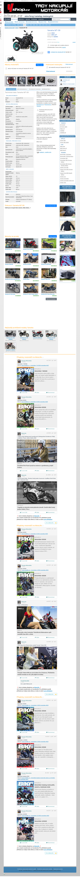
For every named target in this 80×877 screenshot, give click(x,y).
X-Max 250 (45, 279)
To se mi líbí (24, 392)
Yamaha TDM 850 (37, 337)
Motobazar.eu (15, 0)
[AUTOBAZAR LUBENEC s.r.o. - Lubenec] (13, 258)
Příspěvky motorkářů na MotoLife (30, 357)
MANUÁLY (21, 19)
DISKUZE (41, 19)
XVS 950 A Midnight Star (12, 279)
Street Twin (63, 182)
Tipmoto (39, 106)
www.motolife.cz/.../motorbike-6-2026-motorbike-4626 (34, 401)
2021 (27, 25)
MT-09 (8, 249)
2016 (40, 25)
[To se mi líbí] (52, 360)
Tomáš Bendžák (25, 680)
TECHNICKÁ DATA (11, 89)
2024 (18, 25)
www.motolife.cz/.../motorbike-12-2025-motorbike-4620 (35, 815)
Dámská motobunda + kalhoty (66, 220)
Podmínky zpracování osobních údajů (26, 869)
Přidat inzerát (52, 236)
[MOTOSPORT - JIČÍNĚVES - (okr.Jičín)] (13, 273)
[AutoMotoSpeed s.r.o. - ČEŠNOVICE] (49, 258)
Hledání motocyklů (53, 22)
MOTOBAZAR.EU (67, 187)
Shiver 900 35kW (64, 142)
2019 (31, 25)
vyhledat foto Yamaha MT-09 (58, 52)
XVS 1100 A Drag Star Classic (48, 295)
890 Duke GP (63, 148)
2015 (43, 25)
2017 (37, 25)
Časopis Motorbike (26, 360)
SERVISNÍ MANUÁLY (22, 89)
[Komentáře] (54, 360)
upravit (74, 42)
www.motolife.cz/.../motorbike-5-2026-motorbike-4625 (34, 533)
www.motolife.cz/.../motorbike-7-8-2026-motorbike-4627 (35, 365)
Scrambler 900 (64, 158)
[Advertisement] (31, 223)
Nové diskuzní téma (51, 205)
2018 (34, 25)
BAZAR (28, 19)
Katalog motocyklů (9, 27)
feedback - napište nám (45, 152)
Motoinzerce (48, 104)
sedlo (61, 269)
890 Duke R (63, 150)
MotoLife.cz (34, 0)
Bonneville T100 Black (65, 154)
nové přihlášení (48, 519)
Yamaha (63, 123)
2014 (46, 25)
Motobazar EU (40, 104)
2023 (21, 25)
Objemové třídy (43, 22)
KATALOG (14, 19)
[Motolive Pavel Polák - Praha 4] (31, 288)
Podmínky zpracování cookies (44, 869)
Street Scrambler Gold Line (67, 180)
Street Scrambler (64, 178)
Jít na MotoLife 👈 (51, 522)
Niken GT (62, 128)
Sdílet (37, 392)
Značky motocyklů (19, 22)
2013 (49, 25)
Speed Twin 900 (64, 167)
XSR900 (62, 130)
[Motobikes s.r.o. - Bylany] (31, 243)
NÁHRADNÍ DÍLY (46, 89)
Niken (26, 279)
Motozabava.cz (24, 0)
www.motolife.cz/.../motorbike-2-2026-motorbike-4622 (35, 741)
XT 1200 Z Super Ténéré (30, 294)
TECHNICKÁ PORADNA (35, 89)
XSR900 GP (63, 132)
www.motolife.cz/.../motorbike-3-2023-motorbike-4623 (35, 705)
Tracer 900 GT (28, 249)
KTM (62, 144)
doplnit (64, 47)
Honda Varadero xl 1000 (65, 240)
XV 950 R (27, 264)
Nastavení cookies (58, 869)
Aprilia (63, 138)
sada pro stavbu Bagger (65, 254)
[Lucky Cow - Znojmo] (49, 273)
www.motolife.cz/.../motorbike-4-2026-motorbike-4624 (35, 570)
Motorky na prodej (12, 236)
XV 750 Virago (10, 294)
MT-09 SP (62, 124)
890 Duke (62, 146)
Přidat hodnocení (69, 64)
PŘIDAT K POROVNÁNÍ (69, 84)
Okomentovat (50, 392)
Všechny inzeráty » (51, 299)
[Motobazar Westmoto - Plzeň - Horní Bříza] (13, 243)
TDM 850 (9, 264)
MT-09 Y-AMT (63, 126)
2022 (16, 27)
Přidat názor (40, 65)
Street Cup (63, 176)
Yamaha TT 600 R (10, 349)
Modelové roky (9, 22)
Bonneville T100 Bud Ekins (66, 156)
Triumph (63, 152)
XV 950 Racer (46, 264)
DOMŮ (8, 19)
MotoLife (23, 433)
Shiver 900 (63, 140)
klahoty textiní (63, 190)
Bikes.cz (6, 0)
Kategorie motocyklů (31, 22)
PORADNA (34, 19)
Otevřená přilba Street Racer (66, 205)
